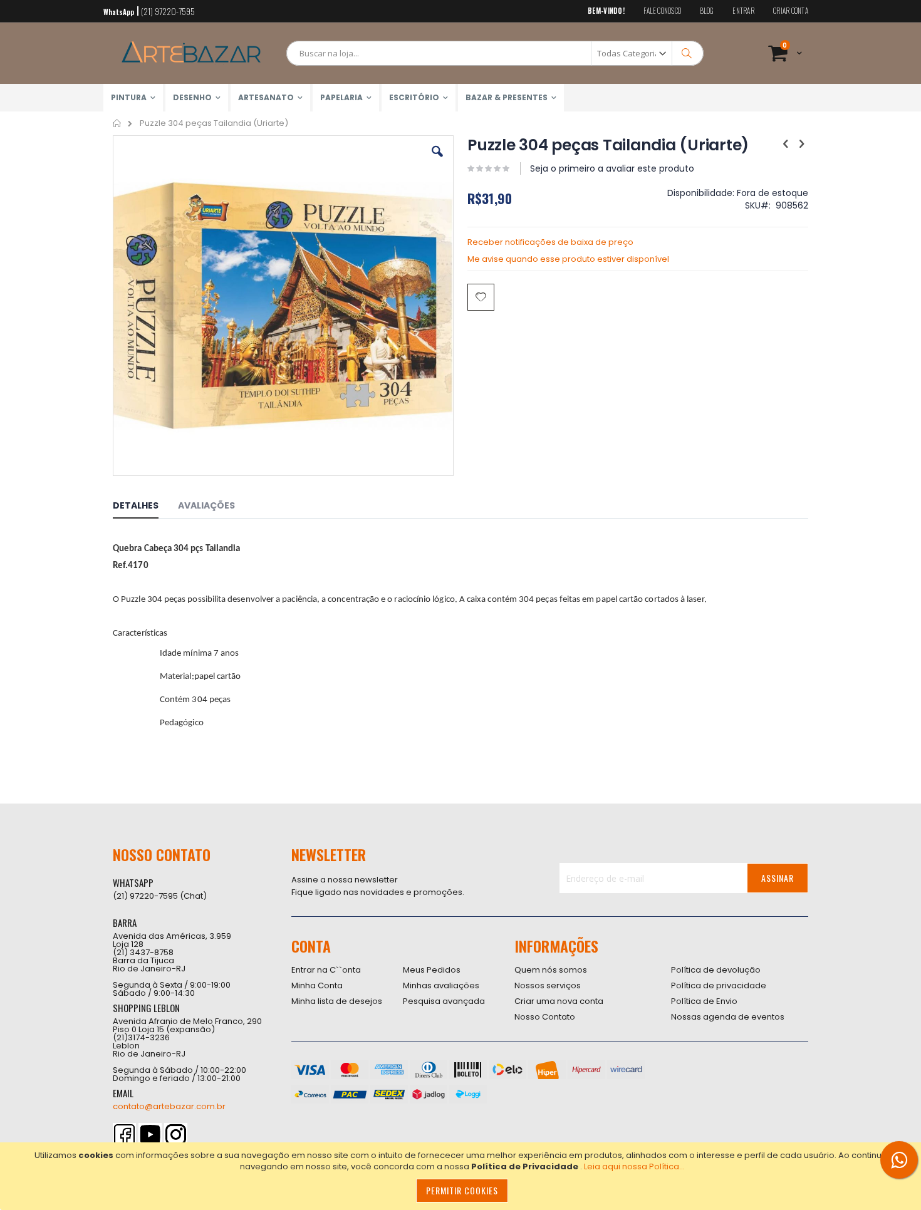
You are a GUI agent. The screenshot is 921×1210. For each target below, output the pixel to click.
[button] (437, 161)
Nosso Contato (544, 1017)
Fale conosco (662, 11)
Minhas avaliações (441, 985)
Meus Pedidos (431, 970)
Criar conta (790, 11)
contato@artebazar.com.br (169, 1106)
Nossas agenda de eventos (727, 1017)
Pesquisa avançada (444, 1001)
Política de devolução (716, 970)
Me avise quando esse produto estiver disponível (568, 259)
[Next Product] (801, 144)
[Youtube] (150, 1134)
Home (117, 123)
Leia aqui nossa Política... (634, 1166)
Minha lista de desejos (336, 1001)
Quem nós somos (550, 970)
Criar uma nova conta (558, 1001)
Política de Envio (704, 1001)
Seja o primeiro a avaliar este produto (612, 168)
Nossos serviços (547, 985)
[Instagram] (175, 1134)
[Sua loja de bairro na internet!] (191, 53)
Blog (707, 11)
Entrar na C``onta (326, 970)
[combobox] (495, 53)
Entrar (743, 11)
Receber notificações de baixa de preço (550, 242)
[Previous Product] (786, 144)
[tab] (145, 507)
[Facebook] (124, 1134)
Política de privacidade (718, 985)
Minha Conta (317, 985)
